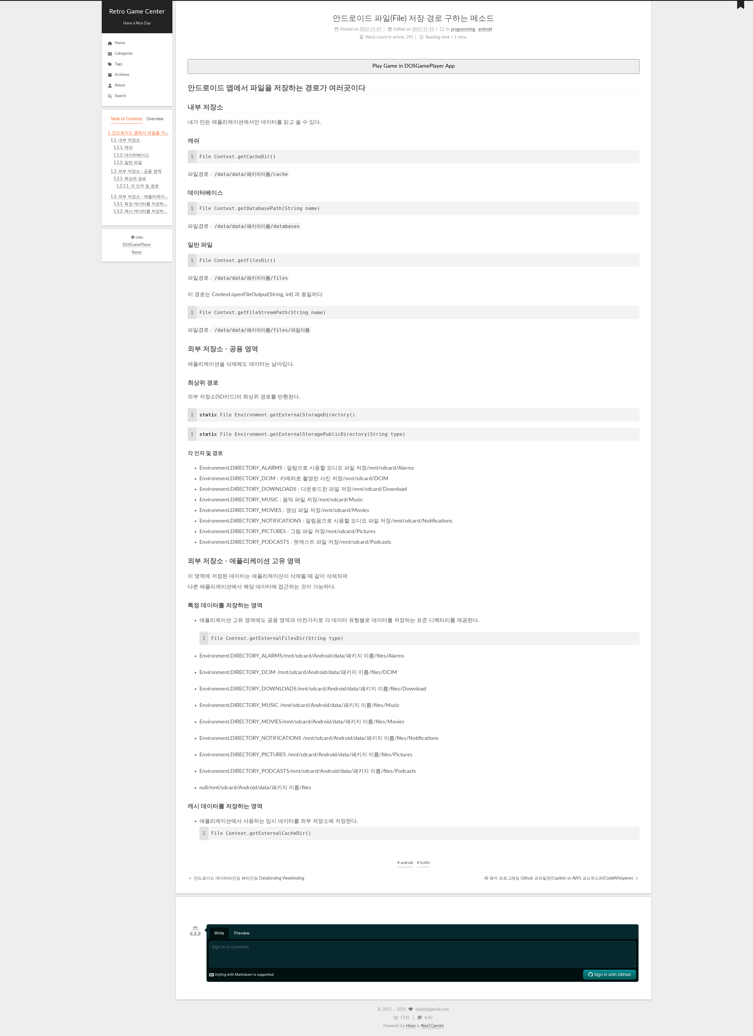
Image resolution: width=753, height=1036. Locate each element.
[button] (137, 222)
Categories (124, 54)
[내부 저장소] (635, 107)
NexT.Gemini (432, 1026)
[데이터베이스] (636, 192)
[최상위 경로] (636, 382)
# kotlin (423, 863)
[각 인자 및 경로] (636, 453)
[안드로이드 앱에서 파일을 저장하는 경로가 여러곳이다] (635, 88)
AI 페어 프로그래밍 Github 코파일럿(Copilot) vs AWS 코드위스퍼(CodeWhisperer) (559, 878)
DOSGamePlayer (137, 245)
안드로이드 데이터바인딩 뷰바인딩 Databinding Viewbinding (248, 878)
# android (405, 863)
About (120, 85)
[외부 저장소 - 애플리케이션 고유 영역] (635, 561)
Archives (122, 75)
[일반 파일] (636, 245)
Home (120, 43)
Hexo (411, 1026)
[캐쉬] (636, 140)
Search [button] (120, 96)
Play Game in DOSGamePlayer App (413, 66)
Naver (137, 252)
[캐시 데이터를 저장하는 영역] (636, 806)
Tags (118, 64)
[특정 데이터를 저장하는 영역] (636, 605)
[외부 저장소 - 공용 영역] (635, 349)
